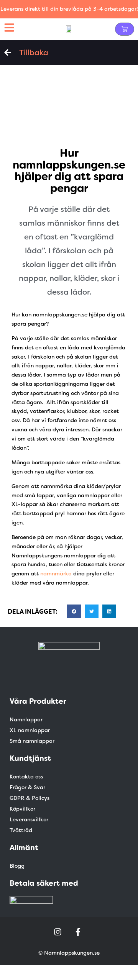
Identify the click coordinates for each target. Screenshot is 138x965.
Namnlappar (26, 719)
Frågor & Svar (27, 787)
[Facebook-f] (78, 931)
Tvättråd (21, 830)
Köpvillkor (22, 808)
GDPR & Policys (29, 798)
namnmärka (56, 573)
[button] (74, 611)
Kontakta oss (26, 776)
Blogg (17, 865)
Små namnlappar (32, 740)
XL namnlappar (30, 730)
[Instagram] (58, 931)
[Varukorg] (124, 29)
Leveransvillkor (29, 819)
